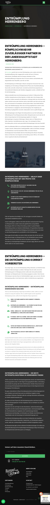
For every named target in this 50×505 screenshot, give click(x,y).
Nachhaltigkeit (29, 471)
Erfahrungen (28, 474)
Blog (27, 476)
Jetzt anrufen (15, 459)
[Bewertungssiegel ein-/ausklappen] (39, 498)
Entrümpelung (8, 485)
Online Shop (28, 473)
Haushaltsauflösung (9, 483)
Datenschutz (22, 499)
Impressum (15, 499)
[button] (3, 501)
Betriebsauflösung (9, 486)
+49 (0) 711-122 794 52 (18, 461)
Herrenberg (9, 72)
